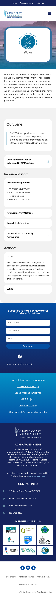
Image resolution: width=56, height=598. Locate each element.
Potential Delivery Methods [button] (20, 213)
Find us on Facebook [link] (19, 364)
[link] (20, 357)
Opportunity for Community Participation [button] (20, 235)
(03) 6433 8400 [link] (15, 513)
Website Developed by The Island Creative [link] (35, 592)
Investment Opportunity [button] (18, 183)
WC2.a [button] (10, 256)
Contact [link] (40, 3)
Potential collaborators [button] (18, 223)
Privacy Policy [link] (43, 577)
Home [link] (14, 3)
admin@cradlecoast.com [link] (20, 506)
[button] (49, 14)
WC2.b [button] (10, 289)
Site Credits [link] (11, 577)
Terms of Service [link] (26, 577)
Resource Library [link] (27, 3)
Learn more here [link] (37, 476)
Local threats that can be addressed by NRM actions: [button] (20, 161)
